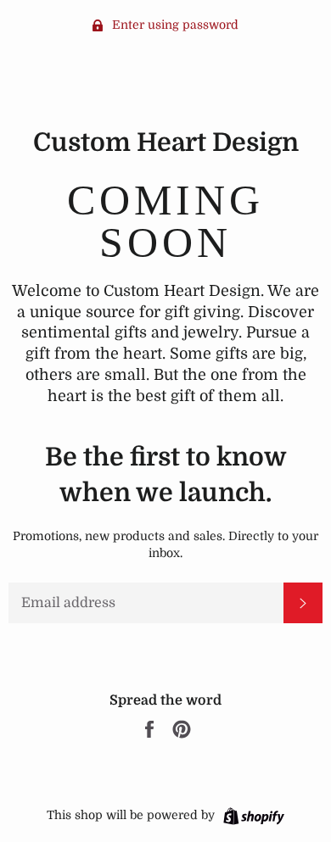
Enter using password (173, 24)
